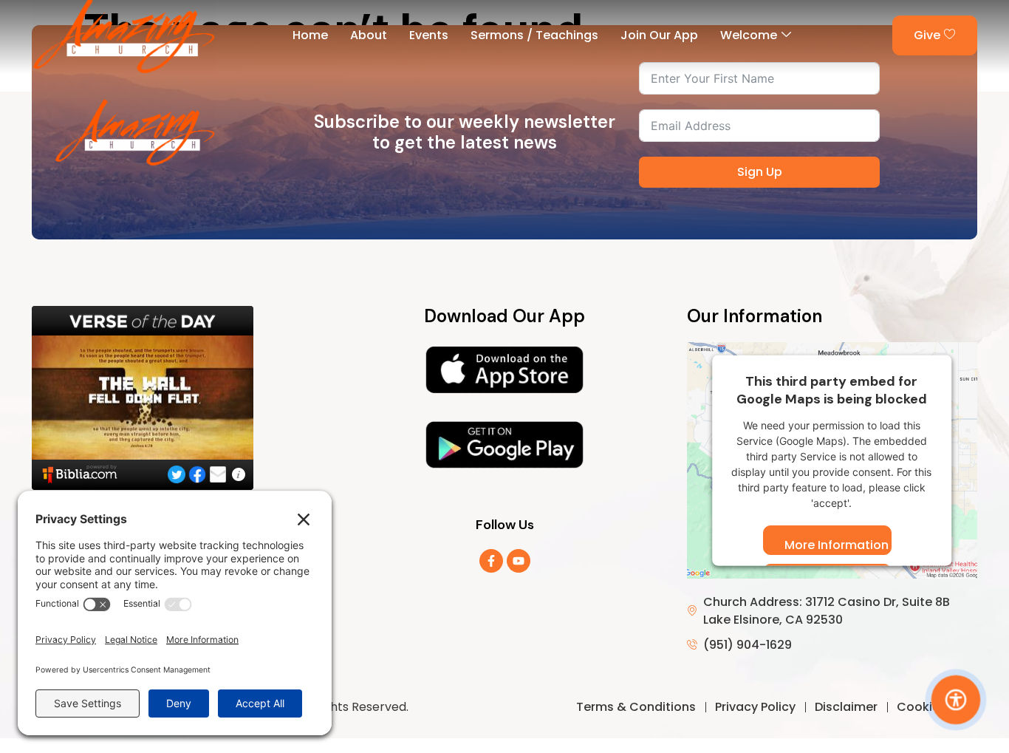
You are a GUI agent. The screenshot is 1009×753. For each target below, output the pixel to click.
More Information (836, 544)
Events (428, 35)
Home (310, 35)
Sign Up (759, 171)
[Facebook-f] (491, 561)
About (368, 35)
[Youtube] (518, 561)
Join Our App (659, 35)
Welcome (748, 35)
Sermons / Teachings (534, 35)
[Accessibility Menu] (956, 700)
